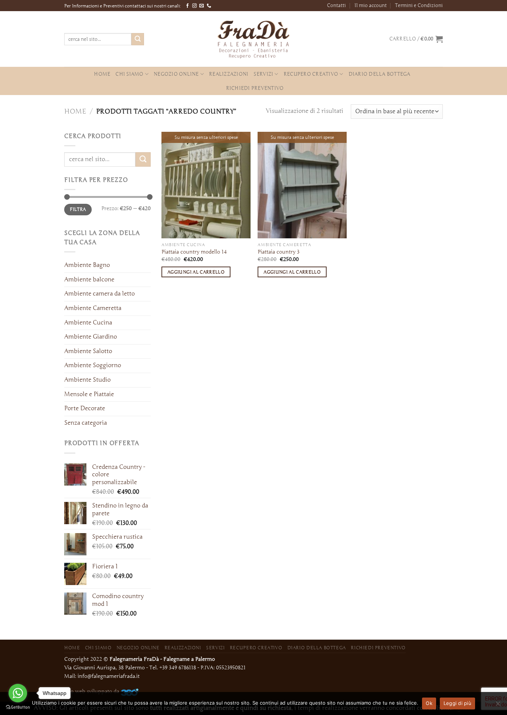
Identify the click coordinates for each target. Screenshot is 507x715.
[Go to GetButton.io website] (18, 707)
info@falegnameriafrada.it (109, 676)
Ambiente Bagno (87, 265)
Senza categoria (85, 423)
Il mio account (370, 5)
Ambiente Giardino (90, 336)
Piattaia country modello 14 (194, 252)
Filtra (78, 209)
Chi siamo (129, 74)
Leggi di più (457, 703)
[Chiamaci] (209, 6)
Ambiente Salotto (88, 351)
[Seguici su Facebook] (187, 6)
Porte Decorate (84, 408)
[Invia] (137, 39)
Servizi (263, 74)
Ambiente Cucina (88, 322)
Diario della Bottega (379, 74)
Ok (429, 703)
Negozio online (176, 74)
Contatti (336, 5)
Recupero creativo (311, 74)
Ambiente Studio (87, 379)
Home (102, 74)
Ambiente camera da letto (99, 293)
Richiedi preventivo (255, 88)
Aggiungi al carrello (196, 272)
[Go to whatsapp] (18, 693)
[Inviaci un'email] (201, 6)
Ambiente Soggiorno (92, 365)
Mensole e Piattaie (89, 394)
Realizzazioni (228, 74)
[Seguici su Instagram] (194, 6)
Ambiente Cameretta (92, 308)
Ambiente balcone (89, 279)
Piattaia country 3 (279, 252)
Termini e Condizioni (419, 5)
